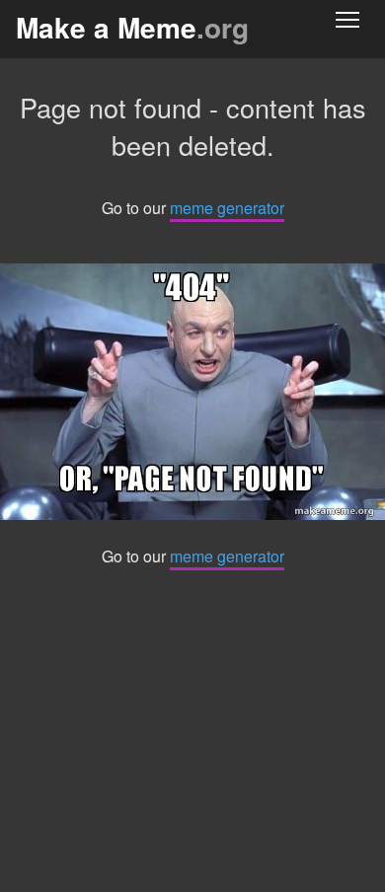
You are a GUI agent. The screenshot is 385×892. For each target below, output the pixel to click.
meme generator (227, 207)
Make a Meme (132, 27)
